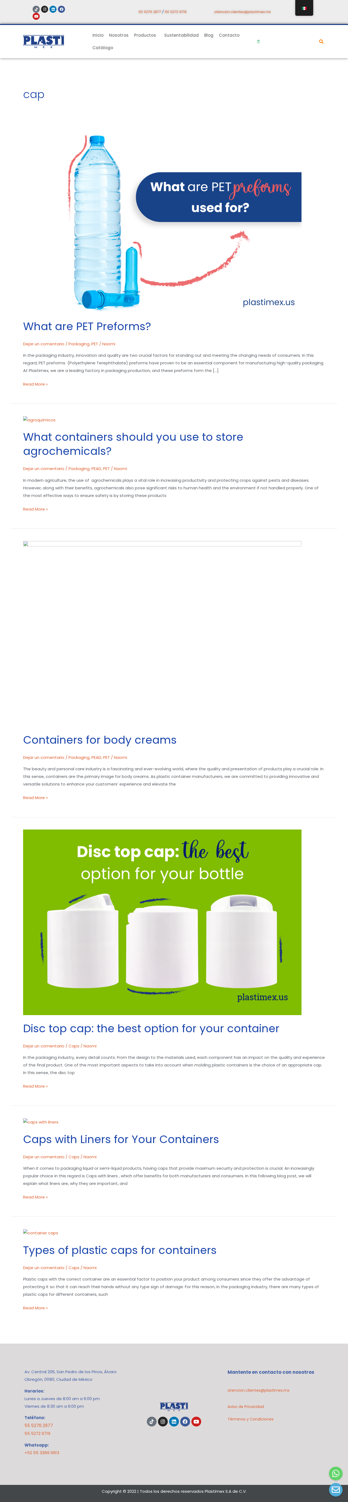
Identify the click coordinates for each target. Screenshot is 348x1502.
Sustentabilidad (181, 35)
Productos (145, 35)
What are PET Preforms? (87, 326)
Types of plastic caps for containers (120, 1250)
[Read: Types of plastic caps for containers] (40, 1232)
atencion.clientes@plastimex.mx (242, 11)
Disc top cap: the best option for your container (151, 1028)
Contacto (229, 35)
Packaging (79, 344)
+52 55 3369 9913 (41, 1453)
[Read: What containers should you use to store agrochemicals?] (39, 420)
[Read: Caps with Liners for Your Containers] (40, 1122)
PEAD (96, 468)
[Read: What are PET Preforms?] (162, 220)
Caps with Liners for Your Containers (121, 1139)
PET (94, 344)
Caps (74, 1046)
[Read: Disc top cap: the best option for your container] (162, 922)
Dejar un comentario (43, 344)
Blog (208, 35)
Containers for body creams (100, 739)
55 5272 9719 (176, 11)
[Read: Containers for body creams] (162, 633)
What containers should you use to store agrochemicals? (133, 444)
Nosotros (119, 35)
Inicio (98, 35)
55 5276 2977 (149, 11)
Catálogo (102, 48)
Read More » (35, 383)
